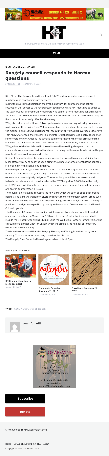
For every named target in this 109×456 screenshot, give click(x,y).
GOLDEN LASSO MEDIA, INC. (27, 444)
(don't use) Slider (15, 67)
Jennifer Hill (14, 84)
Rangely (31, 67)
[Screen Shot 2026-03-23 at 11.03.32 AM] (54, 347)
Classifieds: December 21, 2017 (85, 289)
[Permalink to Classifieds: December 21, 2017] (87, 269)
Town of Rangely (37, 309)
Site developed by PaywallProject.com (26, 429)
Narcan (24, 309)
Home (8, 444)
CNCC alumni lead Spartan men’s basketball (18, 282)
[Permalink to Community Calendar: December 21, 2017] (53, 269)
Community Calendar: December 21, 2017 (49, 289)
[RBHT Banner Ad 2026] (54, 10)
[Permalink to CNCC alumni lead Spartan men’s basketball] (20, 265)
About (46, 444)
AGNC (17, 309)
